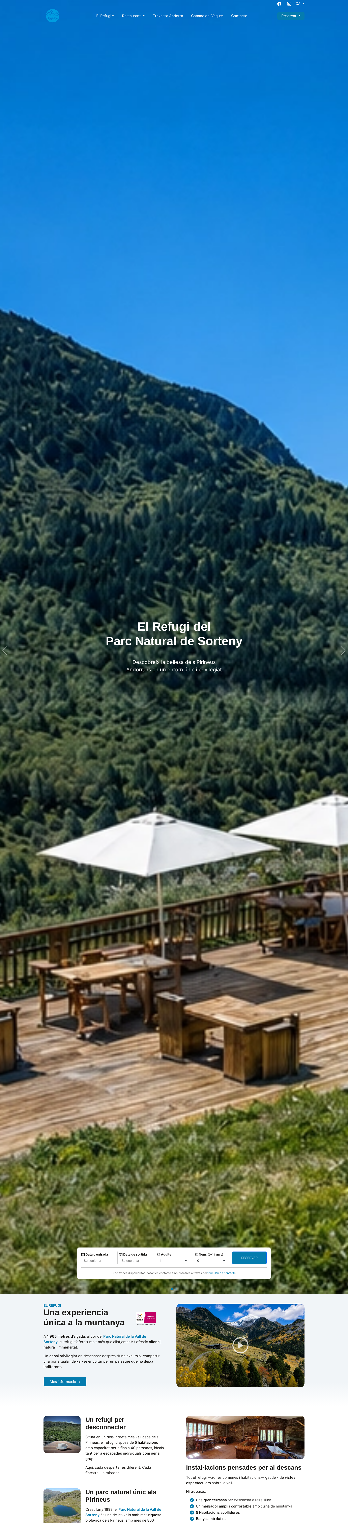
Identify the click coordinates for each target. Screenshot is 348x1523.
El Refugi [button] (103, 16)
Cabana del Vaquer (207, 16)
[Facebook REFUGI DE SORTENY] (281, 3)
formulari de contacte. (221, 1273)
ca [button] (298, 3)
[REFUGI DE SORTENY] (53, 16)
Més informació (63, 1382)
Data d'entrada (96, 1254)
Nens (210, 1254)
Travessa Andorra (168, 16)
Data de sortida (134, 1254)
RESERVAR (249, 1258)
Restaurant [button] (132, 16)
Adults (165, 1254)
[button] (172, 1289)
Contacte (239, 16)
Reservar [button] (289, 16)
